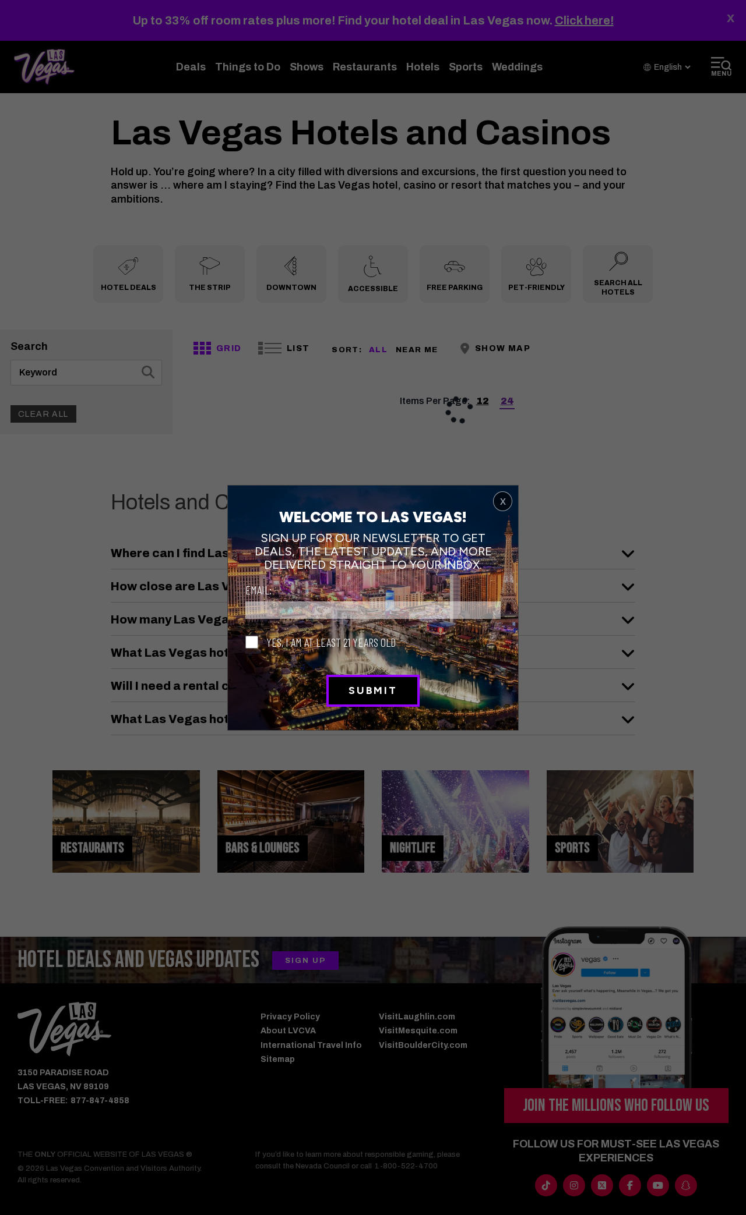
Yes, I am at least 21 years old (330, 642)
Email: (258, 590)
